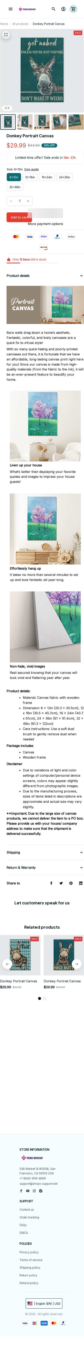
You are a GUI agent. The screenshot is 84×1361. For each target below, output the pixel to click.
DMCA (24, 1233)
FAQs (23, 1225)
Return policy (28, 1275)
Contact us (27, 1209)
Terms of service (31, 1260)
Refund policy (29, 1283)
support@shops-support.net (38, 1183)
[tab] (39, 998)
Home (4, 24)
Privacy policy (29, 1252)
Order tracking (29, 1217)
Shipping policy (30, 1267)
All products (20, 24)
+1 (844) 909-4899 (33, 1178)
